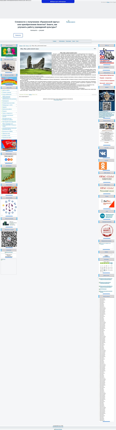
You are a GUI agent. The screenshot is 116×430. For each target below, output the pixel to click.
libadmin (30, 94)
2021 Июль (102, 348)
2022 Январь (102, 355)
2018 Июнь (102, 304)
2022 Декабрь (102, 368)
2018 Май (102, 303)
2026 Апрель (102, 415)
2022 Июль (102, 362)
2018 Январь (102, 298)
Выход (73, 41)
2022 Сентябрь (103, 364)
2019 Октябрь (102, 323)
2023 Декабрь (102, 382)
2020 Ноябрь (102, 338)
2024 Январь (102, 383)
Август (27, 45)
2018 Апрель (102, 302)
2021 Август (102, 349)
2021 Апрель (102, 344)
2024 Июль (102, 390)
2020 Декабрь (102, 339)
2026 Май (102, 416)
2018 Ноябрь (102, 310)
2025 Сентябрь (103, 407)
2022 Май (102, 360)
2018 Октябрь (102, 309)
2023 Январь (102, 369)
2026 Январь (102, 412)
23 (100, 270)
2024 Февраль (102, 384)
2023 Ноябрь (102, 381)
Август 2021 (106, 261)
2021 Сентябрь (103, 350)
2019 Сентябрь (103, 322)
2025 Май (102, 402)
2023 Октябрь (102, 380)
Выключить (16, 0)
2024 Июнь (102, 389)
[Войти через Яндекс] (8, 159)
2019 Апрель (102, 316)
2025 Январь (102, 397)
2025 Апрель (102, 401)
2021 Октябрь (102, 351)
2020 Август (102, 335)
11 (104, 267)
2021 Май (102, 345)
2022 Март (102, 357)
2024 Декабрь (102, 396)
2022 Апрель (102, 358)
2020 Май (102, 331)
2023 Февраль (102, 370)
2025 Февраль (102, 399)
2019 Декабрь (102, 325)
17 (102, 268)
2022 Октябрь (102, 365)
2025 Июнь (102, 403)
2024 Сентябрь (103, 393)
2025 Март (102, 400)
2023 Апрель (102, 373)
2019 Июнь (102, 318)
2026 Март (102, 414)
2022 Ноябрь (102, 367)
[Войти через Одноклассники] (11, 159)
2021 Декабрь (102, 354)
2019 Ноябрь (102, 324)
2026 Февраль (102, 413)
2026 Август (102, 420)
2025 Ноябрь (102, 409)
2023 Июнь (102, 375)
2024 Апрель (102, 387)
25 (30, 45)
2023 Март (102, 371)
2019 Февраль (102, 313)
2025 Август (102, 406)
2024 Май (102, 388)
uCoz (62, 426)
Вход (77, 41)
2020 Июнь (102, 332)
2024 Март (102, 386)
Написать (18, 35)
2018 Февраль (102, 299)
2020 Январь (102, 326)
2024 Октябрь (102, 394)
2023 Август (102, 377)
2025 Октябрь (102, 408)
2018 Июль (102, 305)
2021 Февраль (102, 342)
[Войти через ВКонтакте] (6, 159)
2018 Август (102, 306)
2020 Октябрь (102, 337)
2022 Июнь (102, 361)
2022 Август (102, 363)
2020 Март (102, 329)
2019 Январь (102, 312)
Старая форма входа (8, 162)
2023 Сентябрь (103, 378)
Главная (54, 41)
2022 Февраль (102, 356)
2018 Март (102, 300)
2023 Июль (102, 376)
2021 (24, 45)
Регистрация (68, 41)
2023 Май (102, 374)
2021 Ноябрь (102, 352)
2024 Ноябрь (102, 395)
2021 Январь (102, 341)
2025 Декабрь (102, 410)
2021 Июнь (102, 347)
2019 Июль (102, 319)
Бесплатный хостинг (57, 426)
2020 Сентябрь (103, 336)
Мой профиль (62, 41)
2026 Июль (102, 419)
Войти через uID (9, 156)
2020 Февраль (102, 328)
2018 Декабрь (102, 311)
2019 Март (102, 315)
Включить (21, 0)
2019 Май (102, 317)
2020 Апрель (102, 330)
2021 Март (102, 343)
